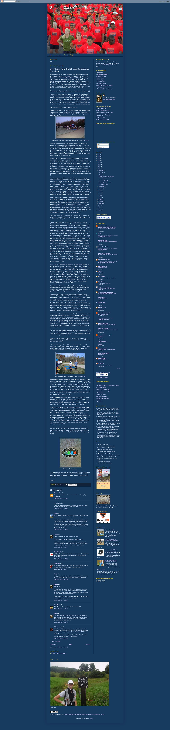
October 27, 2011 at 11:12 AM (61, 579)
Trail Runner (100, 402)
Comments (101, 147)
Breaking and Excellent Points (105, 318)
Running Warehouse (102, 396)
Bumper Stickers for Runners (103, 372)
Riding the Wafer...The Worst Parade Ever (107, 277)
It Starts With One (108, 64)
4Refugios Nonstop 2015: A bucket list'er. (106, 349)
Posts (99, 144)
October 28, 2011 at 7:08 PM (61, 638)
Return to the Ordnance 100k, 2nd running (107, 324)
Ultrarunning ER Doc (103, 323)
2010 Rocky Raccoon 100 (103, 110)
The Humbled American (103, 298)
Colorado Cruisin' (101, 83)
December (101, 170)
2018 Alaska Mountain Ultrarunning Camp (107, 293)
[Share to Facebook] (74, 485)
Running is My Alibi (103, 184)
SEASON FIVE (101, 302)
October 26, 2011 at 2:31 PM (61, 508)
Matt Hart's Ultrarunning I (103, 389)
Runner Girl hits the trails (104, 313)
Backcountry (100, 392)
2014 (99, 162)
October (101, 175)
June (100, 193)
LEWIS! (100, 271)
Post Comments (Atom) (62, 647)
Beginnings (100, 72)
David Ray (56, 605)
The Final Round (101, 87)
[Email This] (69, 485)
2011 (99, 169)
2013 (99, 164)
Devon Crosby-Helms (103, 353)
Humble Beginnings (103, 180)
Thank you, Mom (101, 309)
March (100, 199)
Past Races (58, 55)
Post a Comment (56, 641)
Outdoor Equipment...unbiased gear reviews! (108, 385)
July (100, 191)
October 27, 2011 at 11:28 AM (61, 600)
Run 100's (99, 400)
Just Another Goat (102, 348)
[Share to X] (72, 485)
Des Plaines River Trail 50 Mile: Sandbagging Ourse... (106, 177)
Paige (55, 534)
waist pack (82, 268)
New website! (101, 354)
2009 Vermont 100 (101, 108)
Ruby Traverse (101, 272)
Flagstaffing (100, 80)
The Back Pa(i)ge (69, 55)
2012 (99, 166)
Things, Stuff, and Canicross (104, 283)
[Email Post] (66, 484)
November (101, 172)
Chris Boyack (57, 552)
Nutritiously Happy (102, 240)
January (101, 203)
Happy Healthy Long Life (104, 253)
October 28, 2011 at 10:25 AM (61, 622)
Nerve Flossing (101, 569)
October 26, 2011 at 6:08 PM (61, 559)
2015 (99, 160)
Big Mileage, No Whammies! (105, 182)
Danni (55, 513)
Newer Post (53, 644)
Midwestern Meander (102, 74)
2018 (99, 156)
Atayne (99, 383)
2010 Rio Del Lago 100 (103, 114)
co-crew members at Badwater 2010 (69, 78)
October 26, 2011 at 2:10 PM (61, 498)
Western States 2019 (102, 267)
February (101, 201)
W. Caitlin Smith (102, 307)
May (100, 195)
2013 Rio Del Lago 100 (103, 119)
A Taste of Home (101, 81)
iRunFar (100, 233)
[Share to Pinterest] (76, 485)
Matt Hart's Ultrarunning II (103, 391)
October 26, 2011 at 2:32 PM (61, 529)
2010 (99, 206)
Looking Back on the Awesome (104, 89)
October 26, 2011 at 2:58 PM (61, 547)
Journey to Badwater (103, 246)
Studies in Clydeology (103, 328)
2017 (99, 158)
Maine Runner (101, 281)
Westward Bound (101, 76)
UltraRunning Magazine (103, 398)
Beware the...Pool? (109, 530)
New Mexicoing (101, 78)
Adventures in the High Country (104, 85)
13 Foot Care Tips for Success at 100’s (106, 288)
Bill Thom (86, 140)
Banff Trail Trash (102, 358)
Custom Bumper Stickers (102, 377)
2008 (99, 210)
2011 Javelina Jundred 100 (103, 115)
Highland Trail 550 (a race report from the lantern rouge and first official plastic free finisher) (107, 229)
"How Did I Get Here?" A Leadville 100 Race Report (111, 540)
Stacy (55, 574)
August (101, 188)
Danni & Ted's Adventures (104, 226)
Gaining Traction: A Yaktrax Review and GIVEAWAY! (111, 550)
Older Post (87, 644)
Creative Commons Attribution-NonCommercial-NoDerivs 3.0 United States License (84, 714)
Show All (118, 368)
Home (50, 55)
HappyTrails (57, 563)
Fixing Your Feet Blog (103, 287)
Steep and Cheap (101, 394)
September (101, 186)
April (100, 197)
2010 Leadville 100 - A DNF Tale (105, 112)
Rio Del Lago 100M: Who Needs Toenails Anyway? (111, 561)
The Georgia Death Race (103, 319)
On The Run (101, 363)
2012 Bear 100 (101, 117)
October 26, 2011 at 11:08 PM (61, 569)
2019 (99, 154)
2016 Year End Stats (102, 303)
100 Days (100, 337)
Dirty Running (57, 493)
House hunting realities (103, 314)
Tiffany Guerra (57, 627)
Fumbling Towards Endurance (105, 292)
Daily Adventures (102, 266)
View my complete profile (109, 99)
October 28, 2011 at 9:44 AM (61, 609)
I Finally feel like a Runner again (104, 365)
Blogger (91, 718)
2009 (99, 208)
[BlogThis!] (71, 485)
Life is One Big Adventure (103, 359)
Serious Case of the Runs (71, 7)
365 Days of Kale (102, 341)
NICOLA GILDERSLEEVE (104, 259)
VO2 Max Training (101, 387)
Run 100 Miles (101, 297)
